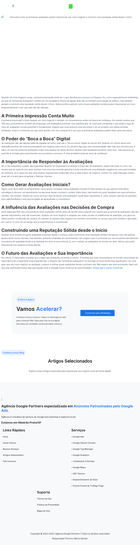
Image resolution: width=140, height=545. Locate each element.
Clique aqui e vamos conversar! (108, 268)
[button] (71, 6)
